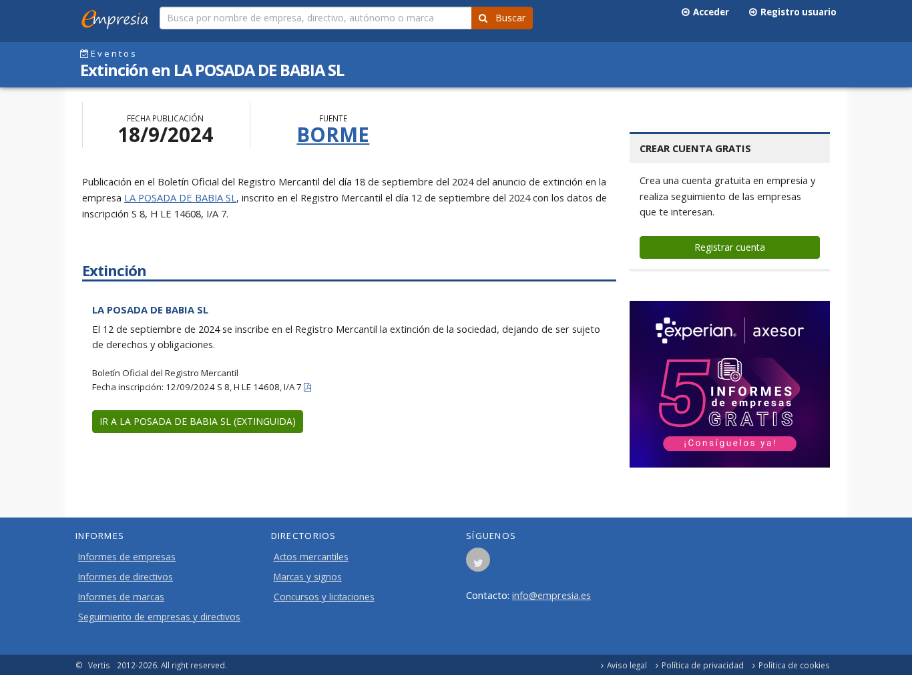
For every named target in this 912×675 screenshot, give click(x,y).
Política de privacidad (703, 665)
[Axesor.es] (730, 384)
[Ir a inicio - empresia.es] (117, 16)
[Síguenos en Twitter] (478, 563)
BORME (332, 134)
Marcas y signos (308, 577)
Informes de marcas (121, 597)
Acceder (709, 12)
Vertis (99, 665)
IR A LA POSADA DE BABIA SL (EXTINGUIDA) (197, 421)
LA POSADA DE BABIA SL (180, 197)
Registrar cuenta (729, 247)
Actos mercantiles (311, 557)
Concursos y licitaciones (324, 597)
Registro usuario (796, 12)
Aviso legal (627, 665)
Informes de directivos (125, 577)
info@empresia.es (551, 595)
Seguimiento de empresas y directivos (159, 617)
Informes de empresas (127, 557)
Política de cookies (794, 665)
